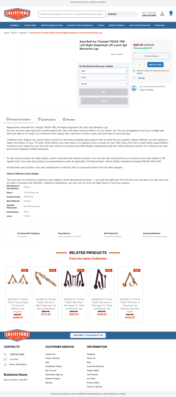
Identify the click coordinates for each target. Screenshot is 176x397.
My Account (50, 370)
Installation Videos (53, 366)
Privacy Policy (93, 382)
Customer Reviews (95, 366)
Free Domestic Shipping (28, 233)
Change (141, 78)
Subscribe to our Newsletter (88, 335)
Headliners (14, 25)
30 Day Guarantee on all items (69, 236)
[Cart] (170, 14)
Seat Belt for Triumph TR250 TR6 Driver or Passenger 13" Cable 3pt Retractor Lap (102, 304)
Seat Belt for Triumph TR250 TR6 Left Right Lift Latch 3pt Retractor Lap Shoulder (18, 305)
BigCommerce (94, 394)
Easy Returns (64, 233)
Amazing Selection (152, 233)
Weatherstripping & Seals (52, 25)
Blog (89, 362)
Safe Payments (111, 233)
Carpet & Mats (30, 25)
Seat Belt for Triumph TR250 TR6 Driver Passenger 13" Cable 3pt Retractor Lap (74, 304)
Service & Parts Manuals (140, 25)
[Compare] (25, 285)
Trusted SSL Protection (113, 236)
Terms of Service (94, 386)
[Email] (139, 96)
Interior (101, 25)
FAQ (47, 362)
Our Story (91, 378)
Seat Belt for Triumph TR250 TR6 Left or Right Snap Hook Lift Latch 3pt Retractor (46, 304)
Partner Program (52, 378)
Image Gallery (93, 370)
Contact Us (50, 354)
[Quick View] (25, 272)
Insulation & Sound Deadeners (80, 25)
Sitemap (122, 394)
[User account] (162, 14)
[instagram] (139, 347)
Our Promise (92, 374)
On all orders (22, 236)
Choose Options (152, 56)
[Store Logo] (17, 335)
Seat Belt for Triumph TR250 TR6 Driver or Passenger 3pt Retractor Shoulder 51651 (130, 305)
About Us (91, 358)
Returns (48, 382)
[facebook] (133, 96)
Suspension (160, 25)
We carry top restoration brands (155, 236)
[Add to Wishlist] (25, 279)
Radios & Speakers (117, 25)
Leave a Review (52, 358)
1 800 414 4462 (146, 90)
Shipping (91, 354)
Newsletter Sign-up (54, 374)
